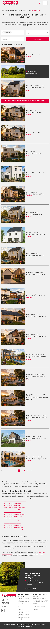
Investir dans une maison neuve (40, 604)
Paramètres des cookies (39, 624)
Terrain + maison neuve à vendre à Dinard (12, 512)
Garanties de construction (39, 608)
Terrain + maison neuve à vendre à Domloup (13, 516)
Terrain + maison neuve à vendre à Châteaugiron (14, 509)
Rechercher (37, 39)
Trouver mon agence (30, 588)
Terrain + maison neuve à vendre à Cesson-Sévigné (14, 507)
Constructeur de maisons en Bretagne (9, 10)
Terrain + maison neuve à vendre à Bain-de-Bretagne (15, 501)
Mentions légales (15, 624)
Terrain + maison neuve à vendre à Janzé (12, 523)
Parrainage (35, 609)
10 (27, 470)
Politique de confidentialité (26, 624)
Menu (45, 4)
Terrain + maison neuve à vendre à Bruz (12, 505)
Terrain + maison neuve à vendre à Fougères (13, 518)
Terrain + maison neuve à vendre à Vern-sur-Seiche (14, 529)
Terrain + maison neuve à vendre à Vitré (12, 531)
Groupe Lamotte (28, 626)
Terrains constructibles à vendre (40, 600)
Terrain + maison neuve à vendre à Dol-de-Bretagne (14, 514)
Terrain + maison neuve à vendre (25, 10)
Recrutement (21, 626)
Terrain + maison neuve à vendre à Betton (12, 503)
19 (31, 470)
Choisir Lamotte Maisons (39, 606)
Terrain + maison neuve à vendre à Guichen (12, 520)
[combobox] (12, 32)
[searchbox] (13, 33)
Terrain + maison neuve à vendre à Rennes (12, 525)
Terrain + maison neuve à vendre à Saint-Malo (13, 527)
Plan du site (7, 624)
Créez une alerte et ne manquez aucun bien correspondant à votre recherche (25, 100)
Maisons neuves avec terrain (39, 598)
